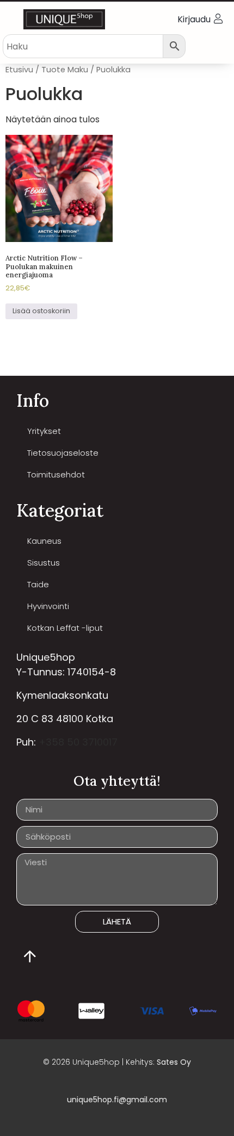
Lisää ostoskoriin (41, 310)
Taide (38, 584)
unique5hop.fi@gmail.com (117, 1099)
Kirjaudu (194, 19)
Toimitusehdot (56, 474)
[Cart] (218, 46)
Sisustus (43, 562)
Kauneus (44, 541)
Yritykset (44, 431)
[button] (13, 19)
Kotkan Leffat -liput (65, 628)
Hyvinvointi (48, 606)
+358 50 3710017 (78, 742)
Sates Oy (174, 1062)
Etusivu (19, 69)
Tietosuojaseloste (62, 452)
